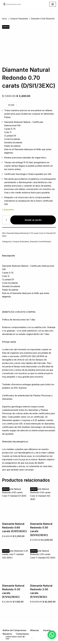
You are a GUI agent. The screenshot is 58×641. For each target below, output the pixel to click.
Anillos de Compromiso (14, 630)
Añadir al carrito (33, 220)
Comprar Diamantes (19, 18)
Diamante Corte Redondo (43, 18)
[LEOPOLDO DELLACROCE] (12, 4)
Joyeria (47, 630)
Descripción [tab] (8, 255)
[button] (52, 634)
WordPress (41, 624)
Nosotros (7, 633)
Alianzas (34, 630)
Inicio (4, 18)
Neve (13, 624)
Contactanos (22, 633)
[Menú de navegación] (52, 4)
